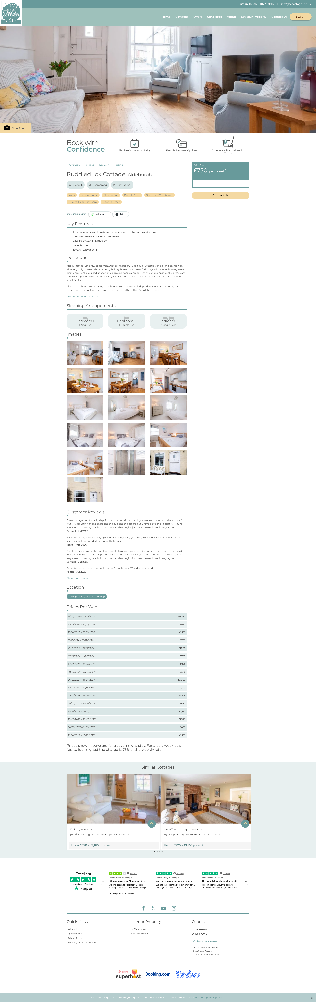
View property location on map (87, 596)
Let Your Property (253, 16)
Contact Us (279, 16)
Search (300, 16)
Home (166, 16)
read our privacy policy (208, 997)
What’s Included (139, 933)
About (231, 16)
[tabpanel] (111, 810)
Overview (74, 164)
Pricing (119, 164)
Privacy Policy (75, 938)
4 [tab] (162, 851)
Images (89, 164)
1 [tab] (154, 851)
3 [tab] (159, 851)
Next (249, 810)
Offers (197, 16)
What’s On (73, 929)
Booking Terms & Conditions (83, 942)
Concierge (214, 16)
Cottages (181, 16)
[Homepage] (11, 13)
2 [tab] (157, 851)
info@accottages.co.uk (296, 4)
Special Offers (75, 933)
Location (104, 164)
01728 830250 (269, 4)
